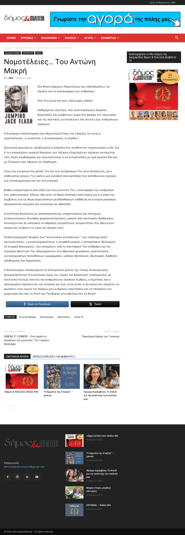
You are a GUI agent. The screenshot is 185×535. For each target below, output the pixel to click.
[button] (176, 38)
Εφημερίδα (108, 38)
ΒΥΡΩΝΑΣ (27, 38)
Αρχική (11, 38)
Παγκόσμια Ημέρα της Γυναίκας (101, 336)
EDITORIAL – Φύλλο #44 (98, 505)
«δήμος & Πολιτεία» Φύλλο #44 (21, 391)
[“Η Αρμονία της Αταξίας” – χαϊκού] (62, 376)
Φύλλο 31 (78, 317)
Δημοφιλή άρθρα (24, 47)
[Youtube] (36, 477)
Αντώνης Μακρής (27, 317)
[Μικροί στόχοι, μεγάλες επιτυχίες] (74, 492)
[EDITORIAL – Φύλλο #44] (74, 510)
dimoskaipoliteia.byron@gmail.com (24, 466)
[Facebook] (7, 477)
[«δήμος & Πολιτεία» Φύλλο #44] (22, 376)
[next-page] (12, 406)
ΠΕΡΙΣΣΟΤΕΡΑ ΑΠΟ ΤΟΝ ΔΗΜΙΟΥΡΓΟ (54, 356)
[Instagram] (17, 476)
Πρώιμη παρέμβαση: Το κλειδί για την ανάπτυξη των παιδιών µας (100, 395)
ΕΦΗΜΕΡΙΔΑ (28, 53)
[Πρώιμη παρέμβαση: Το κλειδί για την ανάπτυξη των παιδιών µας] (102, 376)
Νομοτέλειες (64, 317)
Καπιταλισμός (47, 317)
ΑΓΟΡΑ (88, 38)
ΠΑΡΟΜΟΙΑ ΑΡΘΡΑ (17, 356)
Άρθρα (39, 53)
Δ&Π (10, 78)
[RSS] (27, 477)
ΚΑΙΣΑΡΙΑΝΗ (49, 38)
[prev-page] (6, 406)
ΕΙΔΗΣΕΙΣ (70, 38)
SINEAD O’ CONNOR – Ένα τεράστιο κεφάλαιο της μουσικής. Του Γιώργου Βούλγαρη (26, 340)
